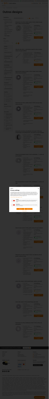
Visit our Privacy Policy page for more (16, 197)
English (11, 188)
